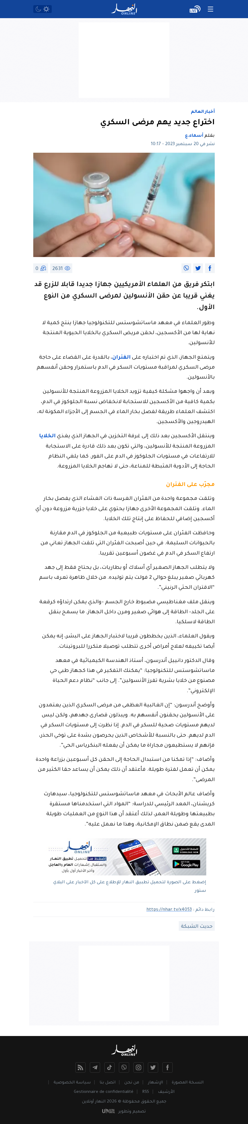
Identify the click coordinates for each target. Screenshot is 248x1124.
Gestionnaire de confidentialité (103, 1092)
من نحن (131, 1082)
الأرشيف (166, 1092)
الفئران (121, 358)
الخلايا (47, 436)
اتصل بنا (108, 1082)
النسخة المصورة (188, 1082)
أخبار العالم (203, 112)
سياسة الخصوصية (72, 1082)
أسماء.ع (194, 136)
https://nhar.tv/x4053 (169, 910)
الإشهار (155, 1082)
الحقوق (148, 1102)
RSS (145, 1092)
